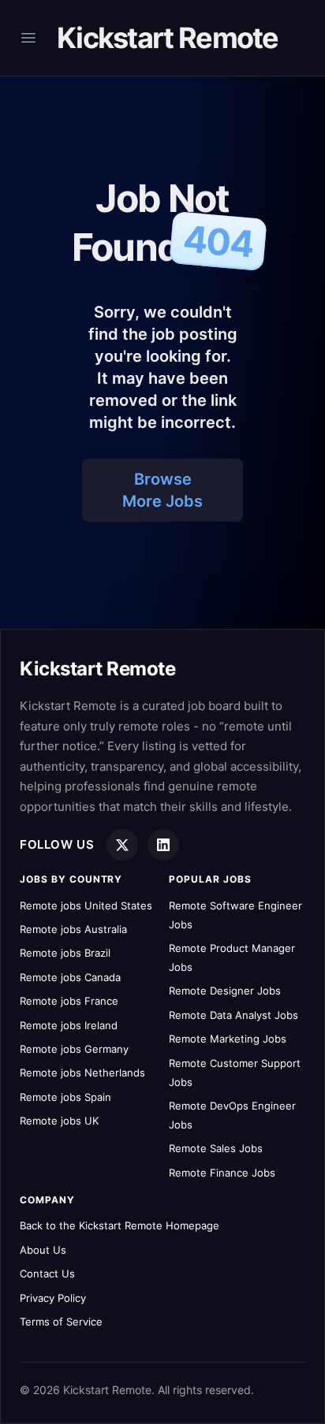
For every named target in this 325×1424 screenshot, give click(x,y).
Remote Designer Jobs (225, 990)
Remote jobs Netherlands (82, 1072)
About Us (43, 1250)
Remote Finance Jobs (222, 1172)
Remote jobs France (69, 1001)
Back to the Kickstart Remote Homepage (119, 1225)
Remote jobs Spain (65, 1097)
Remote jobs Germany (74, 1049)
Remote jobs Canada (70, 977)
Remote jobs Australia (73, 929)
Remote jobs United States (86, 905)
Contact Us (47, 1273)
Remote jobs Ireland (69, 1025)
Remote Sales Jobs (216, 1148)
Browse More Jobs (162, 490)
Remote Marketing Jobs (227, 1038)
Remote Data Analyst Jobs (233, 1015)
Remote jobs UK (59, 1120)
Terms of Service (61, 1321)
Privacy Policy (53, 1298)
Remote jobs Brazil (65, 952)
